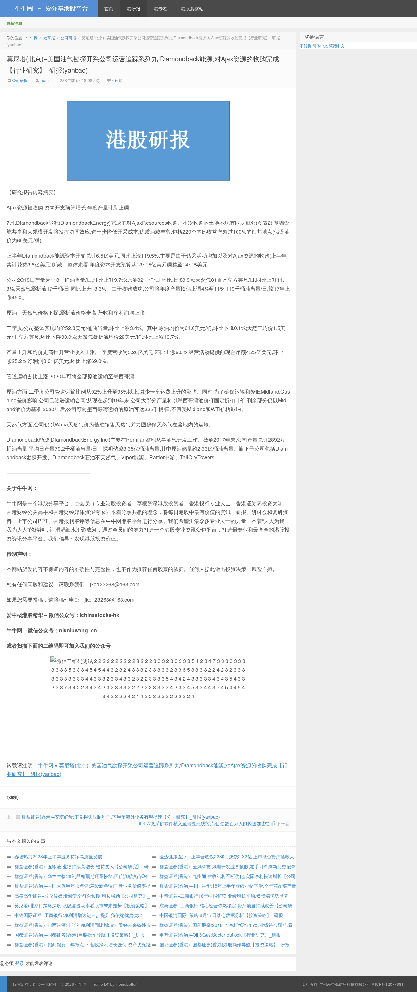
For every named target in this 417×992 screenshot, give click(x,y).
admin (46, 80)
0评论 (117, 80)
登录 (19, 963)
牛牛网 (49, 8)
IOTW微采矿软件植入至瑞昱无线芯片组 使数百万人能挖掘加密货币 (207, 823)
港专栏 (160, 8)
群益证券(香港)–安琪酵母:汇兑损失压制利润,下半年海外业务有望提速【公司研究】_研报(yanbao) (121, 816)
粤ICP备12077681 (387, 984)
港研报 (133, 8)
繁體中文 (337, 45)
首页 (108, 8)
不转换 (305, 45)
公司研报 (68, 37)
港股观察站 (192, 8)
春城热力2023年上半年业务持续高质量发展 (58, 856)
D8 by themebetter (120, 984)
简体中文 (320, 45)
